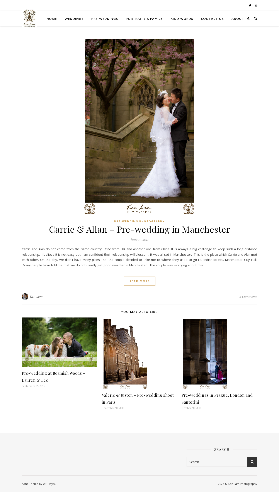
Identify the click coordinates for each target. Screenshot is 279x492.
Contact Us (212, 18)
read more (139, 281)
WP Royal (49, 484)
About (237, 18)
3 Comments (248, 296)
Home (51, 18)
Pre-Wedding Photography (139, 221)
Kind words (182, 18)
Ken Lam (36, 296)
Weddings (74, 18)
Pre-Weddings (104, 18)
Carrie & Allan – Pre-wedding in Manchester (139, 229)
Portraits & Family (144, 18)
